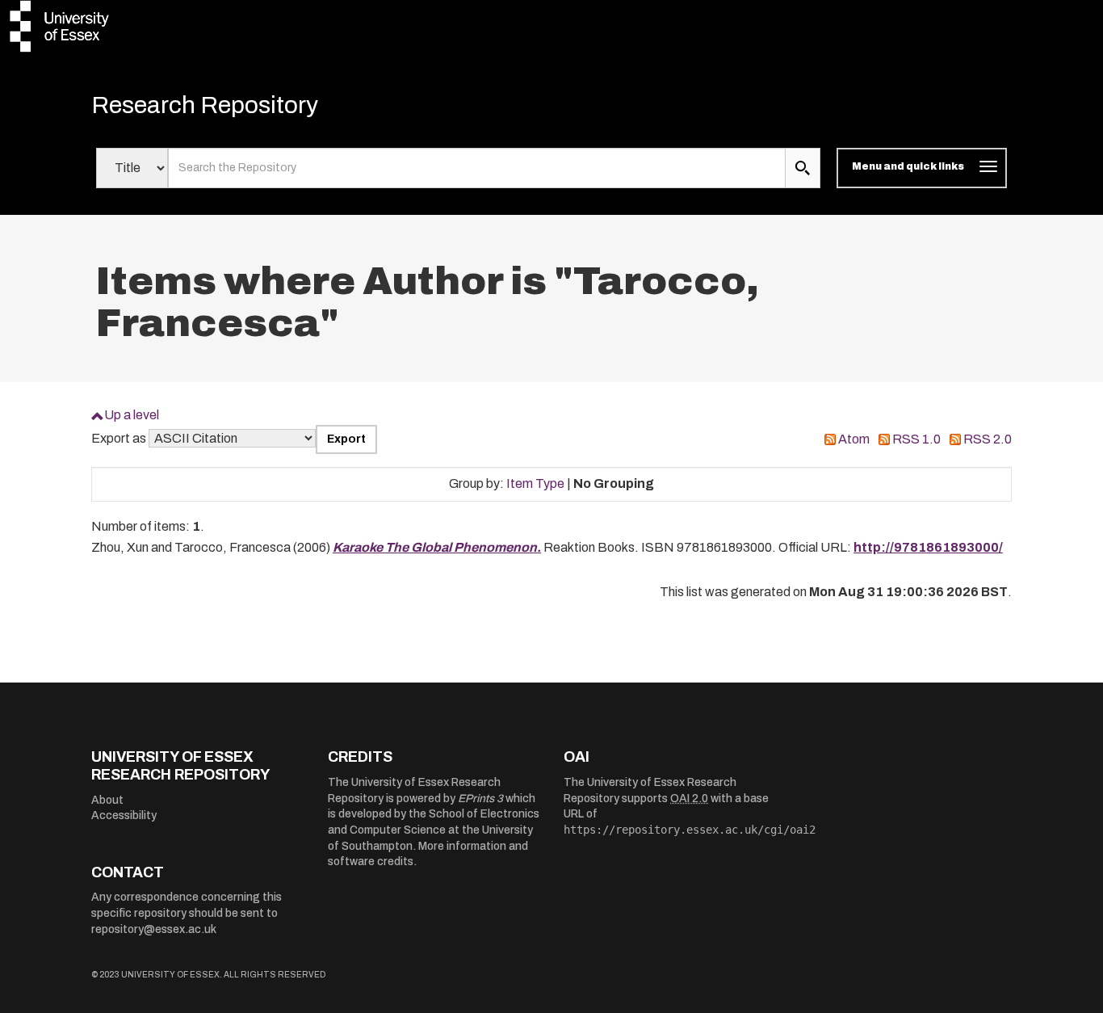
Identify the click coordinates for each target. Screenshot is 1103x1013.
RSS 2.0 (987, 439)
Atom (854, 439)
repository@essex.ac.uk (153, 929)
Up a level (131, 415)
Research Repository (204, 105)
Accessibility (124, 815)
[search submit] (802, 168)
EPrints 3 (480, 798)
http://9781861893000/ (928, 547)
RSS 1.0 (916, 439)
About (107, 800)
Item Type (535, 483)
